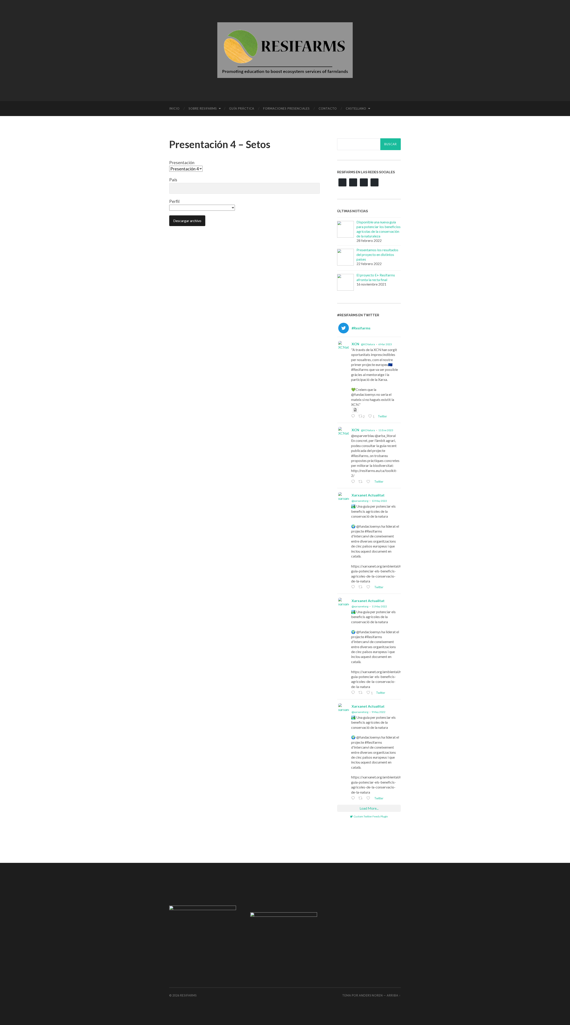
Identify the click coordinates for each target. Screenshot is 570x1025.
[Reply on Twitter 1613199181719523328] (353, 482)
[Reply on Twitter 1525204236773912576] (353, 587)
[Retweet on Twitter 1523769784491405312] (361, 798)
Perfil (174, 201)
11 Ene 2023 (385, 430)
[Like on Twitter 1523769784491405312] (369, 798)
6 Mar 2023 (385, 344)
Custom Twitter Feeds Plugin (371, 816)
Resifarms (188, 995)
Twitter (382, 416)
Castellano (356, 108)
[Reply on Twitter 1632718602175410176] (353, 416)
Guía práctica (241, 108)
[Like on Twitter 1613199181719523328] (369, 482)
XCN (355, 344)
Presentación (181, 162)
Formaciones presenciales (286, 108)
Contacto (328, 108)
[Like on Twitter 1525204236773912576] (369, 587)
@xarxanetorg (360, 500)
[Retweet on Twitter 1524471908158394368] (361, 693)
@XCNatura (368, 344)
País (173, 179)
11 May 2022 (379, 606)
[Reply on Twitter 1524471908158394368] (353, 693)
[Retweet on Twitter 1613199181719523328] (361, 482)
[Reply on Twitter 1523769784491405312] (353, 798)
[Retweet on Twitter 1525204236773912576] (361, 587)
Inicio (174, 108)
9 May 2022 (378, 712)
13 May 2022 (379, 500)
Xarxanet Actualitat (368, 495)
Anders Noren (371, 995)
